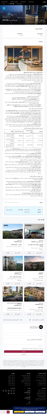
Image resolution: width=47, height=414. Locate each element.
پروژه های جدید (31, 1)
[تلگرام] (9, 393)
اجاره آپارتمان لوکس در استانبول (40, 399)
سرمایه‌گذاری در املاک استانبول (41, 380)
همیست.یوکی (28, 403)
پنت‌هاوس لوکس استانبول (42, 391)
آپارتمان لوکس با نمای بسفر (41, 398)
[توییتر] (11, 391)
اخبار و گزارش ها (5, 1)
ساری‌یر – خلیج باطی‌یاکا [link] (16, 244)
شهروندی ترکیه (19, 3)
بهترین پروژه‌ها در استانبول (41, 375)
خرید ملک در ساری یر (11, 378)
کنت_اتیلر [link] (41, 276)
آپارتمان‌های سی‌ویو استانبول (25, 380)
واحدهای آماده (23, 1)
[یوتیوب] (3, 391)
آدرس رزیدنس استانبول (42, 390)
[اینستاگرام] (9, 391)
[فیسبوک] (14, 391)
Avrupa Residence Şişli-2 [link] (14, 308)
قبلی (30, 319)
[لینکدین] (6, 391)
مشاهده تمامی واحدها (34, 327)
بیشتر (4, 3)
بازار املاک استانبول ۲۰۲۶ (42, 383)
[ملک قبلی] (38, 320)
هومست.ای (28, 399)
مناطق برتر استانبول (14, 1)
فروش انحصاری (29, 225)
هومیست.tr (28, 393)
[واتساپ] (14, 393)
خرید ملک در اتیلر (12, 375)
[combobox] (23, 346)
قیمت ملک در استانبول (42, 381)
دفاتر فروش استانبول (27, 378)
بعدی (21, 319)
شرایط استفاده (24, 348)
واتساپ (22, 354)
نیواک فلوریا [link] (40, 307)
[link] (34, 231)
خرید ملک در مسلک (12, 383)
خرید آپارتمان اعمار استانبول (41, 393)
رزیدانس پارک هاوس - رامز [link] (16, 276)
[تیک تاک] (11, 393)
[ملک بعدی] (11, 320)
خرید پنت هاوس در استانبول (25, 381)
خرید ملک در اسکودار (11, 381)
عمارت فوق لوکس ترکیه (42, 396)
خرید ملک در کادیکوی (11, 380)
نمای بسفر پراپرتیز (27, 383)
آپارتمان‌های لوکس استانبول (26, 375)
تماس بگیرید (38, 252)
